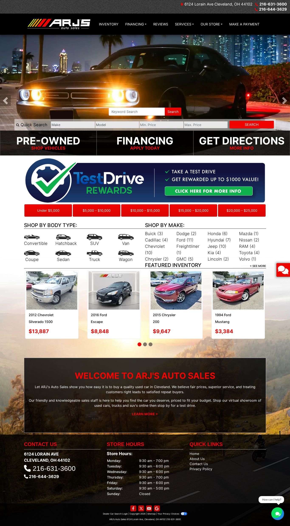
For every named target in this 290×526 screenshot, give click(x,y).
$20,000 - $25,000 (242, 210)
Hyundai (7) (219, 240)
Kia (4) (214, 252)
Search (173, 111)
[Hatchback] (66, 240)
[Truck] (94, 256)
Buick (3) (154, 233)
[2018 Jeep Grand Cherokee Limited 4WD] (238, 283)
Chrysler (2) (157, 259)
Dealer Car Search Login (115, 499)
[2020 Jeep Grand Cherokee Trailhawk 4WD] (114, 283)
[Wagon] (126, 256)
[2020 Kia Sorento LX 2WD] (51, 280)
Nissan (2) (249, 240)
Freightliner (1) (187, 249)
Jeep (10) (217, 246)
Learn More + (145, 399)
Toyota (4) (249, 252)
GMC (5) (184, 259)
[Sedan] (63, 256)
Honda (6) (218, 233)
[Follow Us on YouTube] (149, 494)
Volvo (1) (247, 259)
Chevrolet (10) (155, 249)
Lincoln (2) (218, 259)
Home (194, 439)
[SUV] (94, 240)
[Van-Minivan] (126, 240)
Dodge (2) (186, 233)
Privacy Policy (201, 454)
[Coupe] (32, 256)
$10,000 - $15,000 (145, 210)
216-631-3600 (273, 4)
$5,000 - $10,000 (97, 210)
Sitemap (151, 499)
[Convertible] (36, 240)
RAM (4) (247, 246)
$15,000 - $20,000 (193, 210)
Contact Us (199, 449)
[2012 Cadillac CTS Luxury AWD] (176, 281)
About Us (197, 444)
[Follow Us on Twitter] (141, 494)
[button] (5, 100)
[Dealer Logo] (59, 24)
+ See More (258, 266)
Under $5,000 (48, 210)
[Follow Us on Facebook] (133, 494)
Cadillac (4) (156, 240)
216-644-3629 (273, 9)
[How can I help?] (277, 513)
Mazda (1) (249, 233)
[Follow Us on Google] (157, 494)
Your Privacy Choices (169, 499)
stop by (164, 391)
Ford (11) (184, 240)
